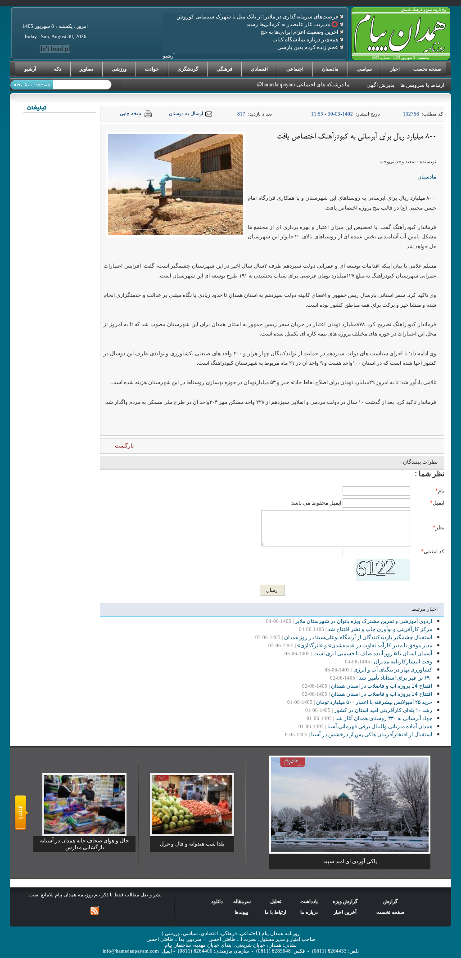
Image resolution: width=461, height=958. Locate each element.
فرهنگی (224, 69)
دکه (57, 69)
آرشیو (30, 69)
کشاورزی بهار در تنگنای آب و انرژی (392, 670)
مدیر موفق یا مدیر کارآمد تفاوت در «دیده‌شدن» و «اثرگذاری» (364, 645)
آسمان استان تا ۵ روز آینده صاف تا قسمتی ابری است (372, 653)
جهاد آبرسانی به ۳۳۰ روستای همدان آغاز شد (383, 718)
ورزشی (119, 69)
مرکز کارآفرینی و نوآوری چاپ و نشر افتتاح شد (380, 629)
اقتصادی (259, 69)
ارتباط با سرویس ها (422, 85)
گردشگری (187, 69)
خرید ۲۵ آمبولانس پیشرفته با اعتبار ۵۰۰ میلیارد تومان (374, 702)
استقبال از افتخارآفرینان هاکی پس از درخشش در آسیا (371, 734)
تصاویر (86, 69)
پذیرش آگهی (380, 85)
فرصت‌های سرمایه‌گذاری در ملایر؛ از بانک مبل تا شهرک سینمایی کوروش (257, 16)
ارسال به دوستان (186, 113)
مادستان (330, 69)
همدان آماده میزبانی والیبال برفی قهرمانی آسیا (379, 726)
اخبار (395, 69)
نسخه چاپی (131, 113)
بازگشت (124, 446)
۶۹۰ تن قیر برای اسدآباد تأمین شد (395, 678)
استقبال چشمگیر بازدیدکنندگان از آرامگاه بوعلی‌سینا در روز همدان (358, 637)
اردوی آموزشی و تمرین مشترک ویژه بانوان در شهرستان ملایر (363, 621)
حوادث (152, 69)
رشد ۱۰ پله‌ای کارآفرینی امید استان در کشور (383, 710)
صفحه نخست (427, 69)
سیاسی (364, 69)
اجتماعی (294, 69)
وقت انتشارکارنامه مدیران (403, 661)
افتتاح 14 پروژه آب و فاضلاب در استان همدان (381, 686)
